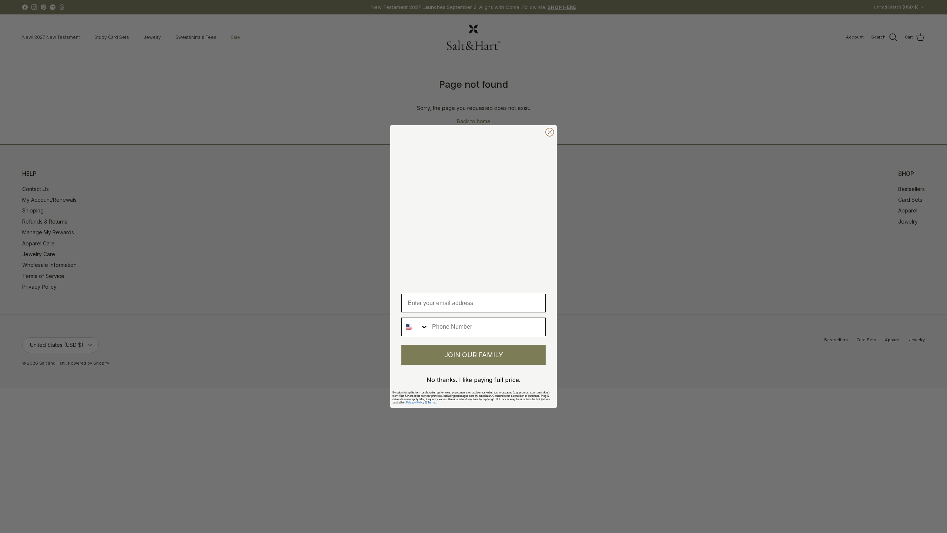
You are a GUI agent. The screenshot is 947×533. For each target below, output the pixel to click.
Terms (432, 402)
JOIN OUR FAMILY (473, 355)
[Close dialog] (550, 132)
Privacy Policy (415, 402)
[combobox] (415, 327)
